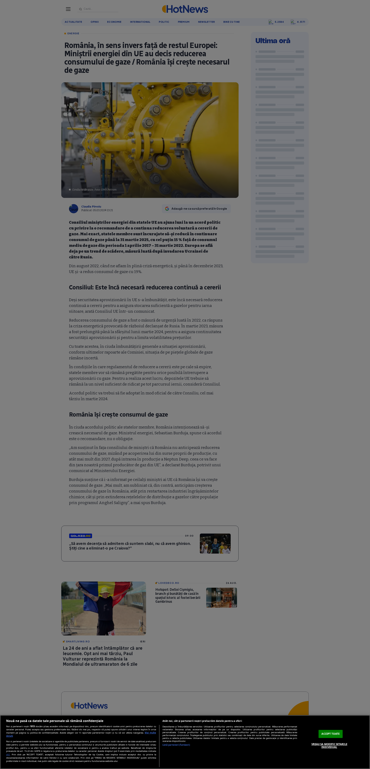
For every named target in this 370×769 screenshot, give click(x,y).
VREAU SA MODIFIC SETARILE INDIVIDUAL (329, 745)
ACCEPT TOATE (330, 733)
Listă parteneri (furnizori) (176, 744)
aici (8, 754)
